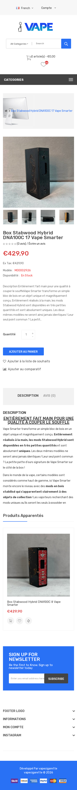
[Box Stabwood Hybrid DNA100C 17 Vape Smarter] (10, 217)
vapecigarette (48, 768)
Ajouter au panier (23, 351)
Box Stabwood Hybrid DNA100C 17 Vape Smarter (41, 111)
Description (28, 395)
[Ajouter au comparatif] (28, 620)
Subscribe (56, 679)
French (26, 8)
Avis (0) (49, 395)
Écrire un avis (37, 243)
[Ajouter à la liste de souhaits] (19, 620)
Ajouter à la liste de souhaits (29, 361)
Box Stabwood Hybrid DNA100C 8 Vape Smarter (34, 603)
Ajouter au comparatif (24, 369)
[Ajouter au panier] (10, 620)
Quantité (9, 334)
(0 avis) (21, 243)
